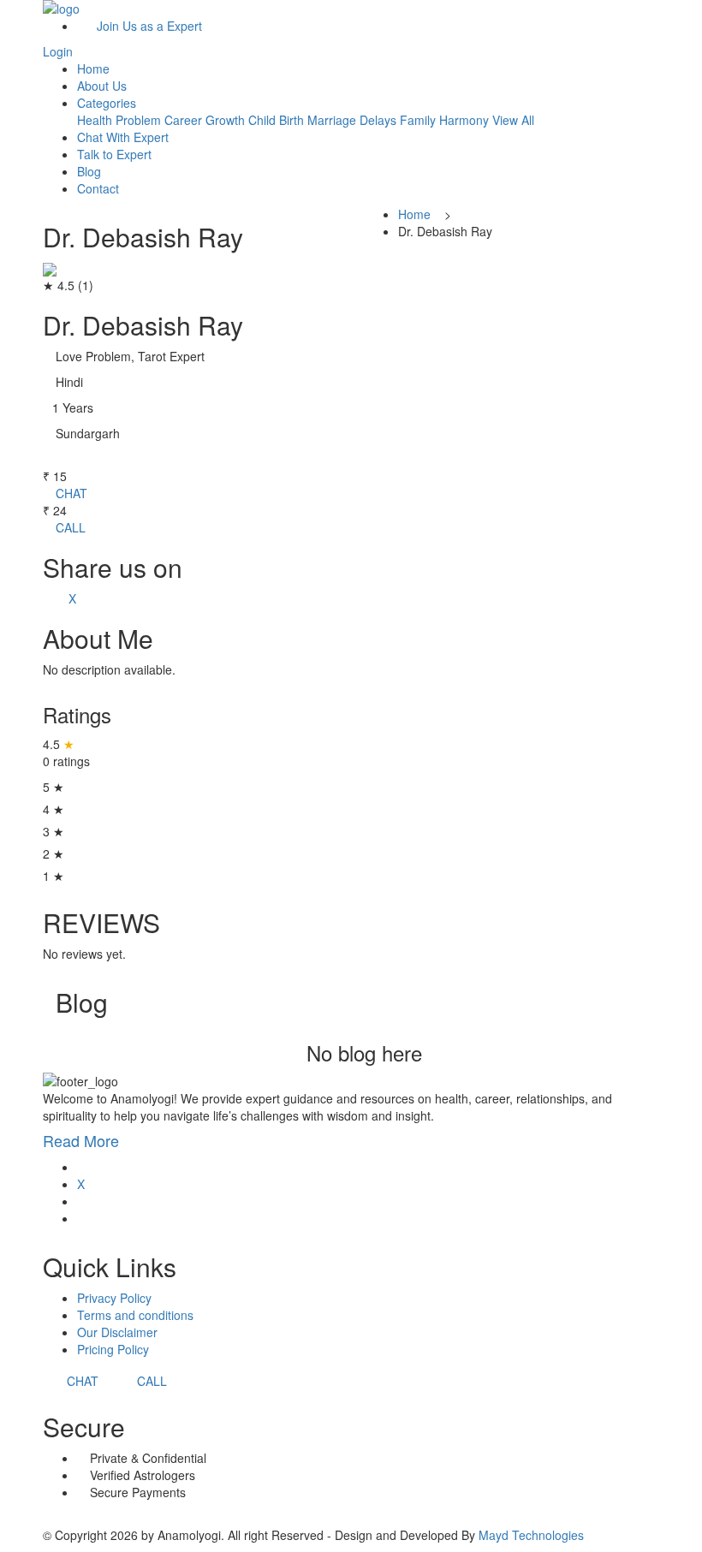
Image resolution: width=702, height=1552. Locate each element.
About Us (102, 85)
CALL (69, 527)
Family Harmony (444, 119)
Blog (89, 171)
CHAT (69, 493)
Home (93, 68)
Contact (98, 188)
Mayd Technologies (531, 1534)
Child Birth (276, 119)
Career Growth (204, 119)
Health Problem (119, 119)
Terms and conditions (135, 1314)
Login (58, 51)
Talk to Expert (114, 154)
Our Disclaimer (117, 1332)
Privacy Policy (114, 1297)
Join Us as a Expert (144, 25)
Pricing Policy (113, 1349)
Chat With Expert (123, 137)
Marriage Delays (351, 119)
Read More (83, 1140)
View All (513, 119)
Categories (106, 102)
